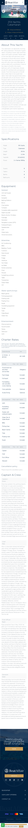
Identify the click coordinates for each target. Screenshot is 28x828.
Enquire (14, 748)
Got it (21, 826)
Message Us (14, 775)
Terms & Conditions (10, 819)
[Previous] (3, 11)
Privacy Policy (18, 819)
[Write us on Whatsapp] (3, 825)
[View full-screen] (25, 7)
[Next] (24, 11)
